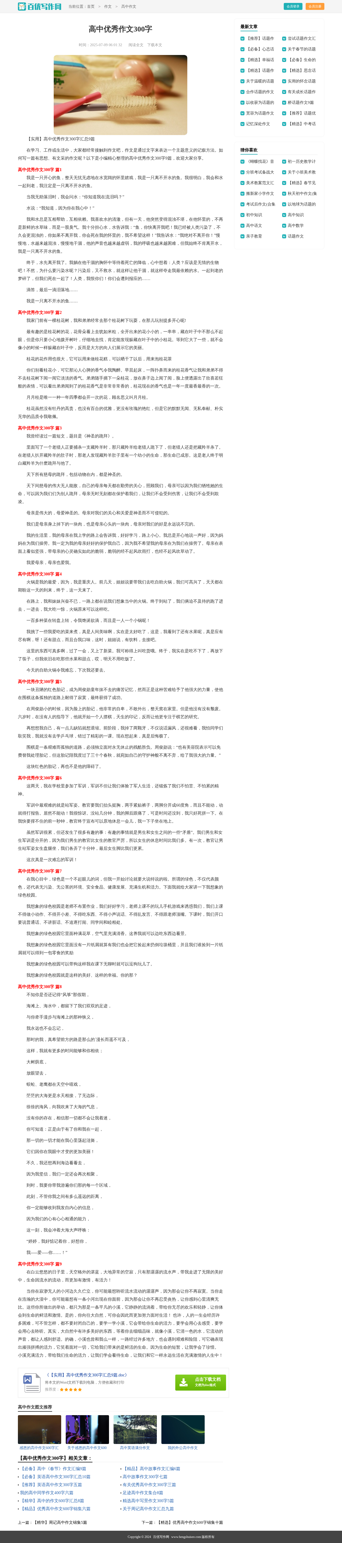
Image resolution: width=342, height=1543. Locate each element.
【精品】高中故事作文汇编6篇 (151, 1468)
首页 (91, 7)
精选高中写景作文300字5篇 (148, 1500)
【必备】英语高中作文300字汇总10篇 (55, 1476)
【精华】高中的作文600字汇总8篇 (52, 1500)
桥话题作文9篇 (301, 102)
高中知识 (296, 215)
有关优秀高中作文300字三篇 (149, 1484)
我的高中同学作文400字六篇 (46, 1492)
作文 (108, 7)
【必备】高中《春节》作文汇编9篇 (53, 1468)
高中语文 (254, 225)
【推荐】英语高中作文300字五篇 (51, 1484)
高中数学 (296, 225)
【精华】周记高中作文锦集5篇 (60, 1522)
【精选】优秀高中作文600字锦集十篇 (190, 1522)
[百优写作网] (40, 6)
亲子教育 (254, 236)
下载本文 (154, 45)
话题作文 (296, 236)
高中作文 (128, 7)
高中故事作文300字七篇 (145, 1476)
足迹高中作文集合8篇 (143, 1492)
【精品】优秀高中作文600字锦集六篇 (55, 1508)
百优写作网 (161, 1537)
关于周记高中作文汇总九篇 (148, 1508)
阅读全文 (136, 45)
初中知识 (254, 215)
